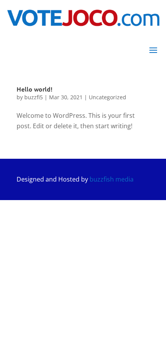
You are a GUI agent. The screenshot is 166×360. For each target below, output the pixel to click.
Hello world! (35, 89)
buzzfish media (112, 179)
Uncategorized (107, 97)
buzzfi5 (33, 97)
